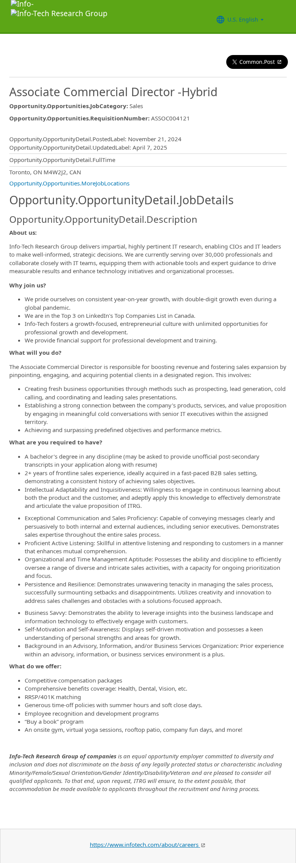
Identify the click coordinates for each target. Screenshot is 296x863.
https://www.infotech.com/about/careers (145, 844)
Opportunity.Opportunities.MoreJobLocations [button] (69, 183)
